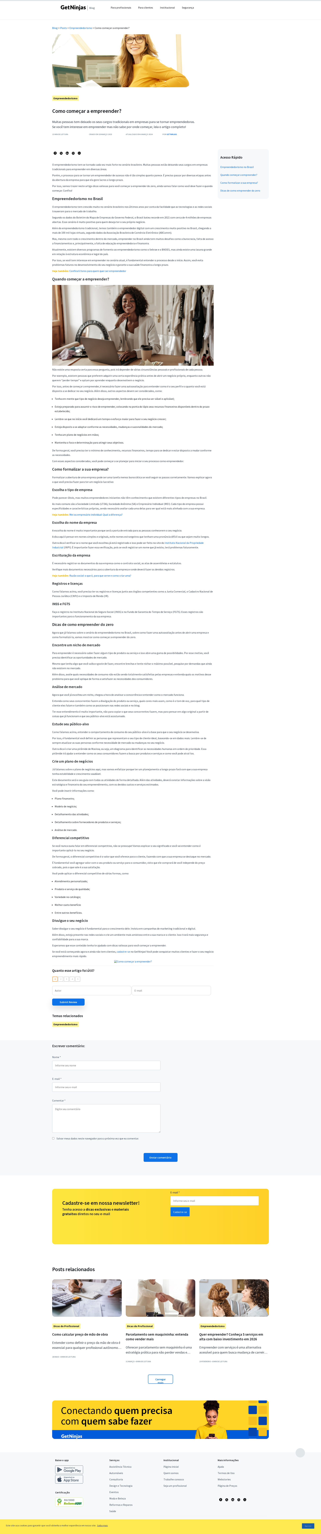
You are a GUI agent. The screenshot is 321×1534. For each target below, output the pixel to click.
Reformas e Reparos (121, 1504)
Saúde (112, 1511)
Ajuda (221, 1466)
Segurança (188, 7)
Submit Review (68, 1002)
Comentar (59, 1100)
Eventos (114, 1492)
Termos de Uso (226, 1473)
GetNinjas (172, 134)
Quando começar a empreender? (238, 174)
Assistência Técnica (120, 1466)
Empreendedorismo (80, 28)
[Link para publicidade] (160, 1419)
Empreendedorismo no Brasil (237, 167)
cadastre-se (123, 951)
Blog (55, 28)
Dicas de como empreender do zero (240, 190)
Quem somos (171, 1473)
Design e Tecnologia (120, 1485)
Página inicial (171, 1466)
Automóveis (116, 1473)
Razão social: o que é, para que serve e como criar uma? (100, 575)
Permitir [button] (308, 1526)
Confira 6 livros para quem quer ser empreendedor (97, 271)
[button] (206, 9)
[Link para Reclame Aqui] (70, 1505)
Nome (56, 1057)
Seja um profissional (175, 1485)
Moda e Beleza (117, 1498)
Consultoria (116, 1479)
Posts (63, 28)
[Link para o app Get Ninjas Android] (70, 1473)
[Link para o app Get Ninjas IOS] (69, 1483)
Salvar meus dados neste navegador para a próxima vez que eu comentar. (98, 1138)
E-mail (57, 1078)
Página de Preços (227, 1485)
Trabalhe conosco (174, 1479)
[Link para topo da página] (300, 1452)
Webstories (224, 1479)
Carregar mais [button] (160, 1381)
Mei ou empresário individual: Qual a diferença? (96, 514)
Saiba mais (102, 1525)
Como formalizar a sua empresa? (239, 182)
